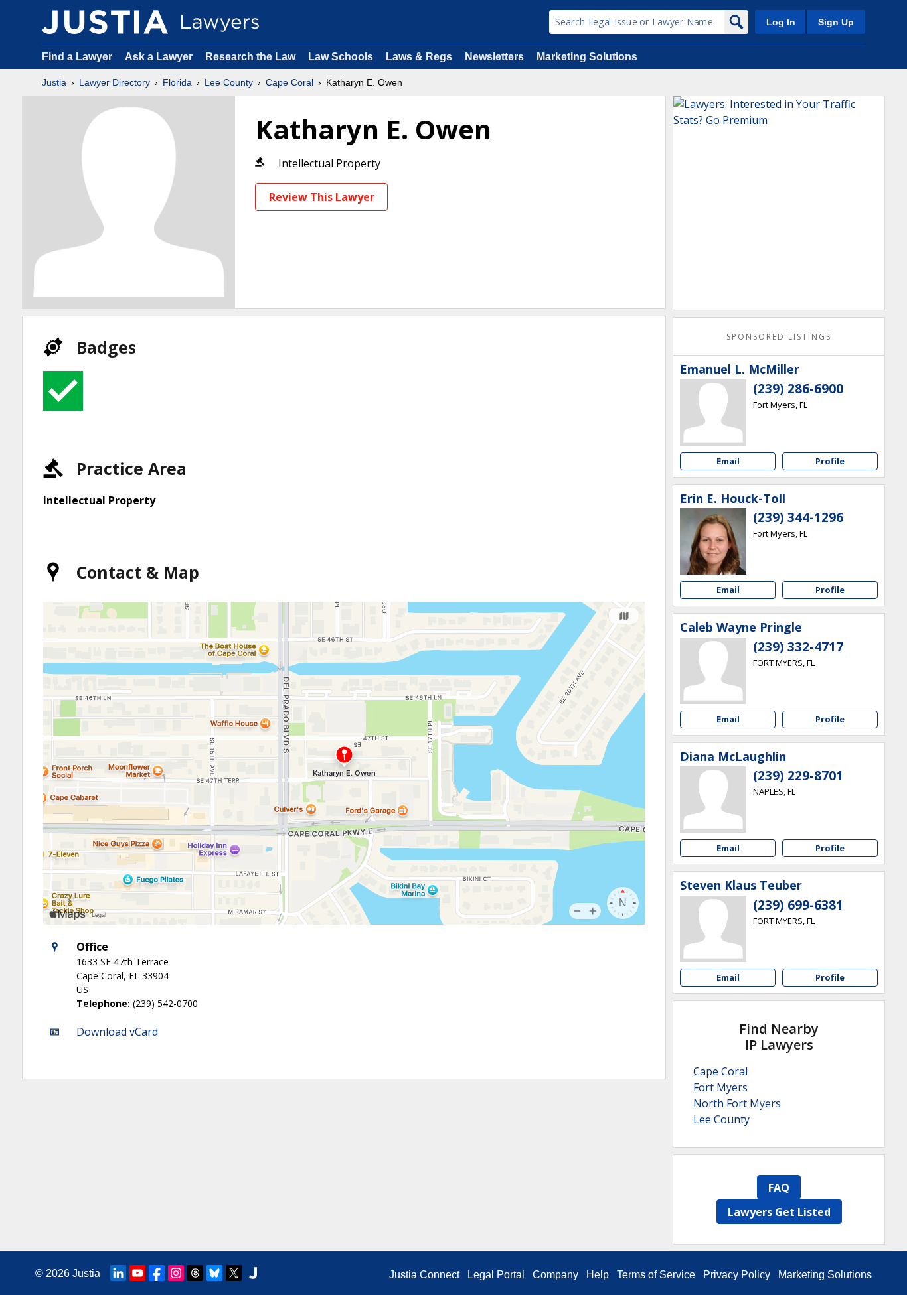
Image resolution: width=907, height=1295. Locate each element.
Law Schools (340, 56)
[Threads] (195, 1273)
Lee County (229, 82)
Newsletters (494, 56)
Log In (780, 22)
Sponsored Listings (778, 336)
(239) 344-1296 (798, 517)
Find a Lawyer (77, 56)
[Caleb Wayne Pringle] (713, 671)
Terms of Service (656, 1274)
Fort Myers (720, 1087)
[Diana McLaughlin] (713, 799)
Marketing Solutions (586, 56)
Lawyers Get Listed (779, 1212)
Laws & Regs (419, 56)
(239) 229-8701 (798, 775)
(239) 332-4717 (798, 646)
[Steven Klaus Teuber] (713, 929)
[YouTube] (137, 1273)
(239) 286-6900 (798, 388)
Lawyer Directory (114, 82)
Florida (177, 82)
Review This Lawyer (321, 197)
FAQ (778, 1187)
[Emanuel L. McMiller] (713, 412)
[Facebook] (157, 1273)
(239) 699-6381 (798, 905)
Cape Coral (289, 82)
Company (555, 1274)
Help (597, 1274)
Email (728, 461)
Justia (54, 82)
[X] (234, 1273)
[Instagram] (176, 1273)
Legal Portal (496, 1274)
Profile (830, 461)
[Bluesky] (214, 1273)
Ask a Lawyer (160, 56)
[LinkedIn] (118, 1273)
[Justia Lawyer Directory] (105, 22)
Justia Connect (424, 1274)
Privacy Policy (736, 1274)
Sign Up (836, 22)
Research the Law (250, 56)
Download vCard (117, 1031)
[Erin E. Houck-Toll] (713, 541)
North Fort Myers (737, 1103)
